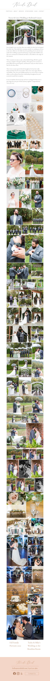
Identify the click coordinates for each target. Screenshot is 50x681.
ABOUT (16, 11)
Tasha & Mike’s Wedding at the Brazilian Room (33, 646)
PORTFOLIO (9, 11)
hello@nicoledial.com (19, 668)
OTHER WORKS (29, 11)
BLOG (36, 11)
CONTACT (41, 11)
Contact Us (32, 673)
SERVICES (21, 11)
